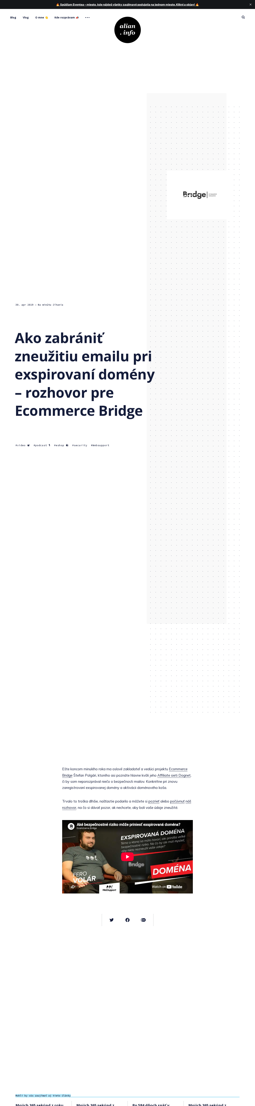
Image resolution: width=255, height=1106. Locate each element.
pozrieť (153, 801)
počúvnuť (177, 801)
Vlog (26, 17)
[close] (251, 4)
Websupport (101, 445)
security (80, 445)
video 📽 (23, 445)
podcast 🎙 (42, 445)
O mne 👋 (41, 17)
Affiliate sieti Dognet (174, 775)
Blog (13, 17)
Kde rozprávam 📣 (67, 17)
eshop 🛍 (62, 445)
